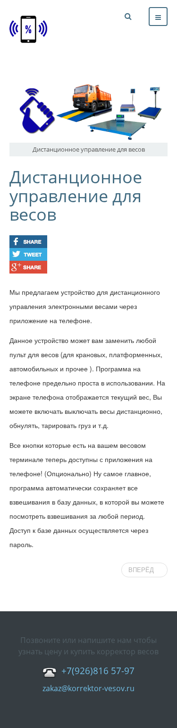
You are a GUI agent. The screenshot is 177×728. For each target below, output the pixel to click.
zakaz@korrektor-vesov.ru (88, 688)
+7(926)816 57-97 (98, 671)
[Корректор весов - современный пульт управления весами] (28, 29)
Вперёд (142, 570)
